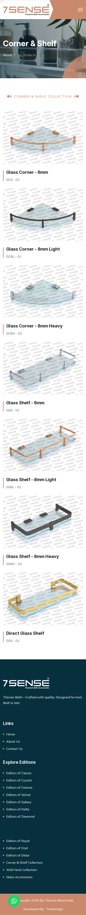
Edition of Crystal (19, 780)
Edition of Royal (18, 841)
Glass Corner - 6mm (27, 172)
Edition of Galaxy (18, 802)
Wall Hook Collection (21, 870)
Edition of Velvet (18, 795)
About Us (13, 741)
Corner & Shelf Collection (24, 862)
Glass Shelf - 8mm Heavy (32, 556)
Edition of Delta (17, 809)
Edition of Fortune (19, 787)
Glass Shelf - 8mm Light (31, 479)
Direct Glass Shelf (25, 633)
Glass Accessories (19, 877)
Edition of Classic (19, 773)
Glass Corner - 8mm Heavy (34, 325)
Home (7, 55)
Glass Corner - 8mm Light (33, 249)
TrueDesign (54, 909)
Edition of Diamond (20, 816)
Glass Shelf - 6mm (25, 402)
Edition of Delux (18, 855)
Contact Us (14, 749)
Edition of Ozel (17, 848)
